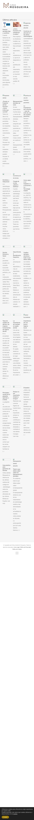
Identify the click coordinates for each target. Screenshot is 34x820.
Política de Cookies (17, 549)
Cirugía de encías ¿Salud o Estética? (16, 184)
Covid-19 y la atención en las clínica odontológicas (28, 33)
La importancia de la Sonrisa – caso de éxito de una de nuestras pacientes (27, 111)
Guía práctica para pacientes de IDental (6, 467)
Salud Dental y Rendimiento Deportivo (17, 254)
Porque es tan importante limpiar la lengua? (16, 395)
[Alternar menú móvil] (30, 9)
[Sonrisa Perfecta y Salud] (6, 248)
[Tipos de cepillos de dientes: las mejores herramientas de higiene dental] (6, 316)
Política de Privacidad (25, 547)
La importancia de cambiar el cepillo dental (16, 324)
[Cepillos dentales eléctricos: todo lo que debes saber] (27, 248)
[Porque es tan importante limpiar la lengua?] (17, 388)
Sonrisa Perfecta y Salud (6, 254)
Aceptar (5, 817)
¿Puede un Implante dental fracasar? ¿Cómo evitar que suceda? (6, 107)
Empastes (26, 388)
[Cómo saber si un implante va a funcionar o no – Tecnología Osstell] (27, 175)
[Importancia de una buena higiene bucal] (27, 316)
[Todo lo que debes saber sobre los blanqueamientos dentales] (17, 463)
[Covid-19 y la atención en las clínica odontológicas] (27, 25)
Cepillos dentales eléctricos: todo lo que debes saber (27, 256)
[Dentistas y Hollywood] (6, 175)
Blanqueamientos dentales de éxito (18, 103)
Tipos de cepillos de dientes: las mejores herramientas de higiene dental (7, 326)
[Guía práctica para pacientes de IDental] (6, 461)
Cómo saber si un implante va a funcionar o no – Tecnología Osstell (27, 185)
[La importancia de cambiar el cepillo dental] (17, 316)
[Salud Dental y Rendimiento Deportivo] (17, 248)
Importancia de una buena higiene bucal (27, 324)
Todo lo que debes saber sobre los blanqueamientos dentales (18, 472)
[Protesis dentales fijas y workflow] (6, 25)
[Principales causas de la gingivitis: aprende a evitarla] (6, 388)
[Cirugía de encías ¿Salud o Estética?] (17, 176)
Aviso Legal (17, 547)
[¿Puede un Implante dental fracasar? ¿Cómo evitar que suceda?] (6, 96)
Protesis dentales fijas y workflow (6, 31)
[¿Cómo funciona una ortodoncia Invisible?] (17, 24)
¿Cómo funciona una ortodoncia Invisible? (17, 31)
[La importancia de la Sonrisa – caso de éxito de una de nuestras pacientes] (27, 99)
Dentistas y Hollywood (6, 181)
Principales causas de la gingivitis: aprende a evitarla (6, 396)
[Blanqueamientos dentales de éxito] (17, 96)
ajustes (15, 814)
